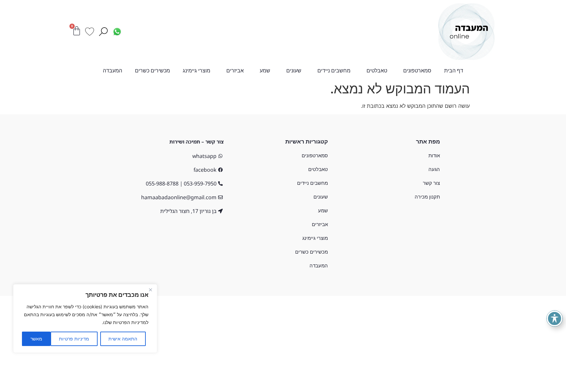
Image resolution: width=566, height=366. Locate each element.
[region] (85, 318)
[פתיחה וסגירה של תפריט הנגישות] (554, 318)
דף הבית (453, 70)
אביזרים (235, 70)
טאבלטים (377, 70)
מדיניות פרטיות (74, 338)
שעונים (293, 70)
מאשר (36, 338)
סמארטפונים (417, 70)
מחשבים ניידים (333, 70)
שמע (265, 70)
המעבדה (112, 70)
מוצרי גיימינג (196, 70)
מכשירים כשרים (152, 70)
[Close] (150, 290)
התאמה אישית (122, 338)
